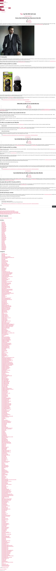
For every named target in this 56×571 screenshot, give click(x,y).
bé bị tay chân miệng (4, 258)
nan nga (3, 419)
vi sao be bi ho (4, 563)
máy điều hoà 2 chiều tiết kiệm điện (7, 388)
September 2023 (4, 230)
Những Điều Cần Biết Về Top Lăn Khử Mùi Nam (28, 103)
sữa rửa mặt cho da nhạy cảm (6, 490)
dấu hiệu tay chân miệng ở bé (6, 307)
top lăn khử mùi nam (13, 99)
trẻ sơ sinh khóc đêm (4, 524)
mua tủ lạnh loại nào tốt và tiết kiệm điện (7, 416)
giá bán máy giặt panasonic (5, 336)
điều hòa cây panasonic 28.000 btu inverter (8, 325)
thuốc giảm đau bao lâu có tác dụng (7, 498)
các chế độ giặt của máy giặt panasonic (7, 272)
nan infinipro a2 (4, 418)
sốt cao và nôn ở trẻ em (5, 462)
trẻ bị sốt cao (3, 511)
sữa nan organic (4, 485)
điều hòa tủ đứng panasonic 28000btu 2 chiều (8, 332)
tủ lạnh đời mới (4, 538)
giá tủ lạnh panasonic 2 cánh (6, 346)
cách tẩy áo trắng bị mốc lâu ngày (6, 283)
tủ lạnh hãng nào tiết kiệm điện (6, 540)
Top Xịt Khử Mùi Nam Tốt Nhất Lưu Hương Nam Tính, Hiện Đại (28, 172)
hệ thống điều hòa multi (5, 355)
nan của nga (3, 417)
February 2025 (4, 224)
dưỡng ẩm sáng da (4, 310)
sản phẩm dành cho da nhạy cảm (6, 451)
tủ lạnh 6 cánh (4, 535)
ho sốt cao (3, 356)
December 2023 (4, 228)
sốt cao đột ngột (4, 455)
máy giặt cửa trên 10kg (5, 394)
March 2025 (3, 223)
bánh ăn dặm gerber (4, 254)
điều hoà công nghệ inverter (5, 327)
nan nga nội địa (4, 424)
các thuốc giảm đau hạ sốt (5, 275)
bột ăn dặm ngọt (4, 269)
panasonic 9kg (4, 446)
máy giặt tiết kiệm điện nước (6, 408)
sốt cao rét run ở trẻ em (5, 459)
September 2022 (4, 239)
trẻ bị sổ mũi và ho (4, 510)
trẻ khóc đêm (3, 517)
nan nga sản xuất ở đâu (5, 427)
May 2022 (3, 242)
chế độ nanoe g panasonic (5, 291)
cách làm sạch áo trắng (5, 279)
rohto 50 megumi (4, 449)
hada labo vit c (4, 353)
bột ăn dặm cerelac (4, 267)
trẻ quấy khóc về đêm (5, 520)
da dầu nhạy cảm (4, 294)
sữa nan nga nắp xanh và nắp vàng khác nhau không (9, 479)
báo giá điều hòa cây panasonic (6, 256)
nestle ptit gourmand (4, 439)
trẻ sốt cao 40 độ (4, 526)
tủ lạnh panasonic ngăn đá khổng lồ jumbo (7, 555)
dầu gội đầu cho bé (4, 302)
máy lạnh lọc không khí (5, 413)
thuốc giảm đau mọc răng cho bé (6, 500)
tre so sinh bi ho (4, 521)
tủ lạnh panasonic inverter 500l (6, 553)
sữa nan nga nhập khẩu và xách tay (6, 481)
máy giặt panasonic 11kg (5, 402)
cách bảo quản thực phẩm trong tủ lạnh (7, 276)
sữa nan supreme (4, 487)
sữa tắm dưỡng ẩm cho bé (5, 496)
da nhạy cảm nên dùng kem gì (6, 298)
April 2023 (3, 233)
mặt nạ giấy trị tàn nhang (5, 385)
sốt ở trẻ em (3, 469)
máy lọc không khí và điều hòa (6, 414)
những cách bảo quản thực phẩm (6, 442)
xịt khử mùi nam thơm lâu (39, 24)
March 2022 (3, 244)
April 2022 (3, 243)
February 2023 (4, 235)
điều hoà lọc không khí (5, 330)
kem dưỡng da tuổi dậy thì (5, 368)
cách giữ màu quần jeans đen (6, 278)
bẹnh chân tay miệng (4, 263)
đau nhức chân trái (4, 318)
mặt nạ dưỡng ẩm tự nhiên (5, 383)
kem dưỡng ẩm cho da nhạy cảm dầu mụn (7, 364)
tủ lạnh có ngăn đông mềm (5, 536)
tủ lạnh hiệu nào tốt (4, 541)
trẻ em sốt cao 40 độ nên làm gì (6, 515)
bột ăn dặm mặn (4, 268)
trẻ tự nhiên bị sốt (4, 530)
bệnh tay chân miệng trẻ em (5, 264)
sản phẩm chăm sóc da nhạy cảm (6, 450)
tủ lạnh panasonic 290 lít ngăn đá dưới (7, 545)
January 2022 (3, 245)
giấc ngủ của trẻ (4, 349)
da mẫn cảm (3, 295)
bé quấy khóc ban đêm (5, 261)
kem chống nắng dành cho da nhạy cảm (7, 360)
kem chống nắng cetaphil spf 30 (6, 358)
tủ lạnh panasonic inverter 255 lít (6, 551)
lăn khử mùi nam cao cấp (6, 99)
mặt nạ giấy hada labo (5, 384)
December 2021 (4, 246)
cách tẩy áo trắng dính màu (5, 284)
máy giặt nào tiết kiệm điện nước (6, 398)
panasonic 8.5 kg (4, 444)
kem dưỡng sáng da (4, 369)
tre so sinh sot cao (4, 525)
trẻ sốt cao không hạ (4, 528)
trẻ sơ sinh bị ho (4, 522)
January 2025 (3, 225)
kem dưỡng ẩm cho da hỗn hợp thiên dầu (7, 363)
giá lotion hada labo (4, 342)
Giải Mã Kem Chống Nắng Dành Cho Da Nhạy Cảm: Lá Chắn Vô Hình (10, 213)
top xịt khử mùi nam (10, 97)
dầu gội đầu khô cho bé (5, 303)
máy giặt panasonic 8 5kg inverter (6, 403)
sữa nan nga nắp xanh (5, 478)
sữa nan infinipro (4, 477)
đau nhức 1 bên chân (5, 315)
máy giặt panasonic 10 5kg (5, 399)
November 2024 (4, 226)
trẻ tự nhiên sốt (4, 531)
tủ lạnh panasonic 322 (5, 547)
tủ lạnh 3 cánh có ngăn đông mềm (6, 534)
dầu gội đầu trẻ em (4, 304)
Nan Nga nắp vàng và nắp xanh (6, 422)
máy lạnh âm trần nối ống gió (6, 410)
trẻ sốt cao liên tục (4, 529)
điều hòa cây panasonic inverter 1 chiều (7, 326)
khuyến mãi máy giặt (5, 371)
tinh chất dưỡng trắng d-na (5, 501)
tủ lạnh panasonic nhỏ (5, 556)
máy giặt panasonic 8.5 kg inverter (6, 404)
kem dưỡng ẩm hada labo (5, 366)
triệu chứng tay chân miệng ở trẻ (6, 532)
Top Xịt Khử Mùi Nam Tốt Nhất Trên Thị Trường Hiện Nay (28, 139)
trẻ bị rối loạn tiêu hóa (5, 508)
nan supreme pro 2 (4, 435)
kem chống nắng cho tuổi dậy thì (6, 359)
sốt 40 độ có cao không (5, 454)
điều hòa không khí (4, 329)
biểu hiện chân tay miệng (5, 265)
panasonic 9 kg (4, 445)
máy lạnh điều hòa (4, 412)
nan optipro (3, 431)
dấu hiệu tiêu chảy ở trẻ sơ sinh (6, 308)
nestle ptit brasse (4, 438)
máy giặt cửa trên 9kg (5, 395)
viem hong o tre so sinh (5, 564)
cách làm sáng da (4, 280)
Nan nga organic (4, 426)
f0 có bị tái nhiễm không (5, 334)
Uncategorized (4, 560)
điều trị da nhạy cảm (4, 333)
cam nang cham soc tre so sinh (6, 287)
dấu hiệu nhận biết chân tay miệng (6, 305)
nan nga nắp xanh (4, 423)
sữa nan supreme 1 (4, 488)
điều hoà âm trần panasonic (5, 323)
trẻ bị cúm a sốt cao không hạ (6, 505)
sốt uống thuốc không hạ (5, 471)
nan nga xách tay (4, 430)
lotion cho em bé (4, 377)
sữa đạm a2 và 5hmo (4, 474)
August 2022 (3, 240)
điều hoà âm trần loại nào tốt (6, 322)
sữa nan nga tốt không (5, 483)
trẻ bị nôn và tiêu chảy (5, 507)
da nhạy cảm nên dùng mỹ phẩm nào (7, 299)
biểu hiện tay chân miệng (5, 266)
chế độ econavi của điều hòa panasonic (7, 289)
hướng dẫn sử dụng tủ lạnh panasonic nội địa (8, 357)
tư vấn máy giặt (4, 559)
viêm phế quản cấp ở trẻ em (5, 565)
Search (1, 205)
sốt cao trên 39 (4, 460)
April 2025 (3, 222)
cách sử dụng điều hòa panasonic (6, 282)
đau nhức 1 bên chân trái (5, 316)
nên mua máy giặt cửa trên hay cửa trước (7, 436)
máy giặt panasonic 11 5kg (5, 401)
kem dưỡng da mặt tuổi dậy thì (6, 367)
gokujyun (3, 351)
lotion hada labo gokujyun (5, 378)
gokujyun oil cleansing (5, 352)
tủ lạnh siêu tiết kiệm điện (5, 558)
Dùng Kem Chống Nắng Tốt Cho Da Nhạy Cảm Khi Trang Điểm (9, 212)
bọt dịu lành (3, 270)
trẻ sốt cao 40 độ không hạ (5, 527)
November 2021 (4, 247)
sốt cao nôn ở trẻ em (4, 458)
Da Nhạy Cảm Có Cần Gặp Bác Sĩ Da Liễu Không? (7, 210)
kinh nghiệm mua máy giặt (5, 372)
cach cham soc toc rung (5, 277)
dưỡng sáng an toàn (4, 311)
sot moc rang (3, 464)
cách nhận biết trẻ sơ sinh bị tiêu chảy (7, 281)
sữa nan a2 (3, 475)
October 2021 (4, 248)
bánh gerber (3, 255)
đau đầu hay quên (4, 313)
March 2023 (3, 234)
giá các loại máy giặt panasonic (6, 337)
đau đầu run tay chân (5, 314)
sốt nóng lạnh (3, 467)
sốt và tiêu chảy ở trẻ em (5, 472)
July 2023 (3, 232)
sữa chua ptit (3, 473)
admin (30, 105)
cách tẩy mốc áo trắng (5, 285)
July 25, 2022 (29, 106)
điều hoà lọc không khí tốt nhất (6, 331)
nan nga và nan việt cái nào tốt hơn (6, 428)
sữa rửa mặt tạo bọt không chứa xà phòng (7, 494)
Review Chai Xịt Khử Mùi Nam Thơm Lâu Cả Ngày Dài (28, 18)
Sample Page (3, 11)
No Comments (29, 107)
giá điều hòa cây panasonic (5, 341)
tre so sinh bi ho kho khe (5, 523)
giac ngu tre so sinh (4, 350)
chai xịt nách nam (4, 288)
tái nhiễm (3, 497)
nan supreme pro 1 (4, 434)
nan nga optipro (4, 425)
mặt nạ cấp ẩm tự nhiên (5, 380)
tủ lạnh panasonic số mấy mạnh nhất (7, 557)
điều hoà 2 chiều (4, 321)
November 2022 (4, 237)
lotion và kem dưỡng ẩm (5, 379)
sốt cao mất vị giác (4, 457)
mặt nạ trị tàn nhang (4, 386)
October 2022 (4, 238)
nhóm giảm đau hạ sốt (5, 440)
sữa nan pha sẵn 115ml (5, 486)
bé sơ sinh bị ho (4, 262)
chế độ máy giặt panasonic (5, 290)
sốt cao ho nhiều (4, 456)
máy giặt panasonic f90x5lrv (6, 406)
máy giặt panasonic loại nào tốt (6, 407)
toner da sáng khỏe (4, 502)
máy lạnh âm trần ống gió (5, 411)
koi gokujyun (3, 373)
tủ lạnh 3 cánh (4, 533)
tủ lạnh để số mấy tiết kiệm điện (6, 537)
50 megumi (3, 253)
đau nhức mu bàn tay (5, 319)
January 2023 (3, 236)
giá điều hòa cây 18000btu (5, 340)
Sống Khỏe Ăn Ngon (3, 1)
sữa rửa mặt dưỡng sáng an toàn (6, 492)
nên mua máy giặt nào (5, 437)
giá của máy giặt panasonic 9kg (6, 339)
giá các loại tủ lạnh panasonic (6, 338)
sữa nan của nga (4, 476)
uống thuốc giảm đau (5, 561)
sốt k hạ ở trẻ (3, 463)
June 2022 (3, 241)
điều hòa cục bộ (4, 328)
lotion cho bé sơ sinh (4, 376)
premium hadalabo (4, 448)
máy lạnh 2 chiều (4, 409)
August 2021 (3, 249)
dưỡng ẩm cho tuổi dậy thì (5, 309)
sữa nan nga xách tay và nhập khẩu (6, 484)
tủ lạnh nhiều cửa (4, 543)
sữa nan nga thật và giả (5, 482)
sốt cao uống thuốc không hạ (6, 461)
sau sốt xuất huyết (4, 452)
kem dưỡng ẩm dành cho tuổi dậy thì (7, 365)
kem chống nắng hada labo (5, 361)
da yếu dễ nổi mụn (4, 300)
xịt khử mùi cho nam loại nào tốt (20, 145)
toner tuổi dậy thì (4, 503)
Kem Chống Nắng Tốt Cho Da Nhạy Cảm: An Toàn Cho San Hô (9, 211)
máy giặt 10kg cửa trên (5, 391)
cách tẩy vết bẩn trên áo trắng (6, 286)
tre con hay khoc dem (5, 513)
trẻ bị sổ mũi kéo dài (4, 509)
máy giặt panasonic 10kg (5, 400)
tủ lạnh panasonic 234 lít (5, 544)
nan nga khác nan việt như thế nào (6, 421)
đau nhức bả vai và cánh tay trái (6, 317)
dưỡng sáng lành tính (5, 312)
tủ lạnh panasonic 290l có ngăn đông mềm (7, 546)
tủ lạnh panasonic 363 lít (5, 548)
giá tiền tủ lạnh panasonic (5, 345)
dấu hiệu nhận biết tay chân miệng (6, 306)
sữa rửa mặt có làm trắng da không (6, 491)
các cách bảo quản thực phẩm (6, 271)
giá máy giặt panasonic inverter (6, 344)
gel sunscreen (3, 335)
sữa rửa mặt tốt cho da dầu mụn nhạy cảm (7, 495)
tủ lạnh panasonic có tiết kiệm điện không (7, 550)
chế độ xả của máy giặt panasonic (6, 292)
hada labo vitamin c (4, 354)
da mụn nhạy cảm (4, 296)
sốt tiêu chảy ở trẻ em (5, 470)
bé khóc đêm (3, 259)
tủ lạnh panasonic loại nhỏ (5, 554)
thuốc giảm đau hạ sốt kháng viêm (6, 499)
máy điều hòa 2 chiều (5, 387)
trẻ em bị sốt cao (4, 514)
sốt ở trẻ (3, 468)
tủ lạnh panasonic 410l (5, 549)
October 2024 (4, 227)
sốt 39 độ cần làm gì (4, 453)
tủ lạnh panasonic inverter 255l (6, 552)
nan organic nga (4, 433)
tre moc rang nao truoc (5, 518)
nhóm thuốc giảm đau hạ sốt (6, 441)
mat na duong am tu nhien (5, 382)
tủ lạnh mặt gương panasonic (6, 542)
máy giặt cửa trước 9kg (5, 396)
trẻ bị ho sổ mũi (4, 506)
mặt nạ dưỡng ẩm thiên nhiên (6, 381)
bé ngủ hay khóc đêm (5, 260)
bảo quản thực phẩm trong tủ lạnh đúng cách (8, 257)
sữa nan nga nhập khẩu (5, 480)
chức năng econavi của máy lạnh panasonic (8, 293)
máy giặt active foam (4, 392)
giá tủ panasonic (4, 348)
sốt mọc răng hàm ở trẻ (5, 465)
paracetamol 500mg (4, 447)
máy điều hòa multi (4, 390)
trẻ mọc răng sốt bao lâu (5, 519)
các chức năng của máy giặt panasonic (7, 273)
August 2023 (3, 231)
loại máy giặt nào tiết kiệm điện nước (7, 375)
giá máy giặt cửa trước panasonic (6, 343)
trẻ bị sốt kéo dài (4, 512)
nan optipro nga (4, 432)
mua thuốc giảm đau (4, 415)
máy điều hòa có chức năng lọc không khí (7, 389)
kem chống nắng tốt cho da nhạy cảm (7, 362)
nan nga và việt (4, 429)
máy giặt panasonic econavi (5, 405)
